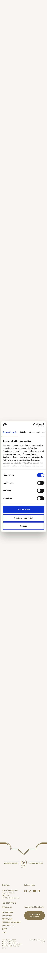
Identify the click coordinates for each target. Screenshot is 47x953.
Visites (5, 126)
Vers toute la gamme (23, 392)
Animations (9, 116)
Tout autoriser (23, 510)
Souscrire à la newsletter (34, 915)
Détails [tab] (23, 432)
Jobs (4, 932)
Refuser (23, 526)
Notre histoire (11, 31)
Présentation (10, 22)
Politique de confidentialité (12, 944)
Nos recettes (10, 154)
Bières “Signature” (15, 78)
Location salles (12, 135)
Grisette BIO (10, 88)
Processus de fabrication (20, 50)
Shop (4, 929)
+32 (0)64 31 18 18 (9, 903)
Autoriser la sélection (23, 518)
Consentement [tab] (9, 432)
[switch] (40, 483)
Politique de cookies (9, 942)
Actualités (8, 97)
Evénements (10, 145)
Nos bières (8, 41)
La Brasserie (10, 12)
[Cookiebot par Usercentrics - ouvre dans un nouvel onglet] (33, 424)
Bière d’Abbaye (12, 69)
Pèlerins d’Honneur (16, 107)
